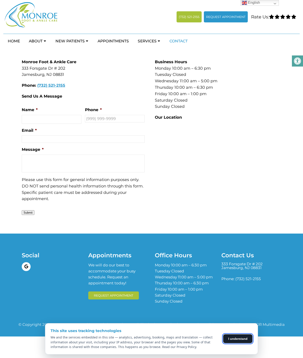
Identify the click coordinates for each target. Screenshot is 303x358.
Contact (178, 41)
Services (147, 41)
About (36, 41)
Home (14, 41)
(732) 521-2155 (189, 17)
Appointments (113, 41)
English (253, 2)
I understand (238, 338)
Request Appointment (226, 17)
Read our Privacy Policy (179, 347)
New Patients (70, 41)
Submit (28, 212)
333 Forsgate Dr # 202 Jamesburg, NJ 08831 (242, 266)
